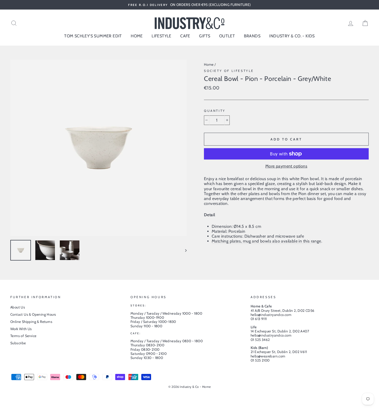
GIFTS (204, 36)
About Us (17, 307)
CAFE (185, 36)
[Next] (183, 250)
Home (209, 64)
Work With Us (21, 329)
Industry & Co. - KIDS (292, 36)
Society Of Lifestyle (229, 71)
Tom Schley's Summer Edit (93, 36)
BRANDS (252, 36)
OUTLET (227, 36)
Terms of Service (23, 336)
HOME (137, 36)
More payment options (286, 166)
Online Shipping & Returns (31, 322)
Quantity (215, 111)
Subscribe (18, 343)
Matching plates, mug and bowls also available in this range (266, 241)
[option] (189, 5)
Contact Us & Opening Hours (33, 314)
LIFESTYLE (161, 36)
